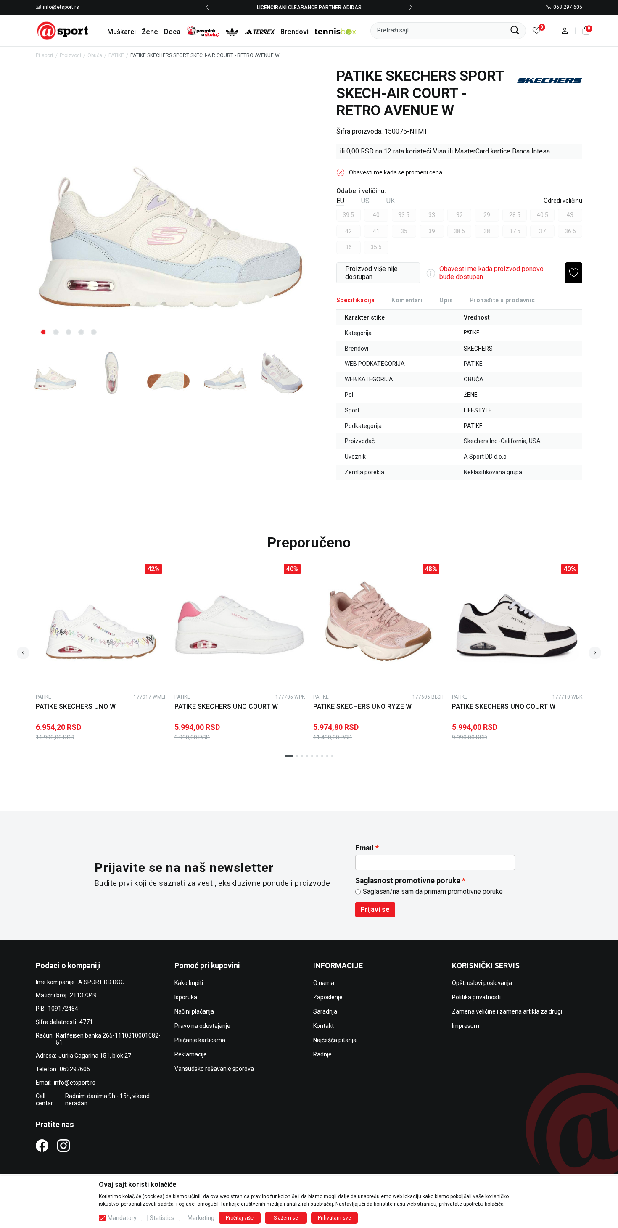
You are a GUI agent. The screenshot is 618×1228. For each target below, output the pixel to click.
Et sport (44, 55)
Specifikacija (355, 300)
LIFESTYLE (478, 410)
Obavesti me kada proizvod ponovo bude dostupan (491, 273)
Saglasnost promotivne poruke (407, 881)
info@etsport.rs (61, 8)
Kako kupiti (188, 983)
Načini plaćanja (194, 1011)
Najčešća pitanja (335, 1040)
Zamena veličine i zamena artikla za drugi (507, 1011)
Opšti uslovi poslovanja (482, 983)
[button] (565, 30)
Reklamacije (190, 1054)
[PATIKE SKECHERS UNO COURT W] (239, 625)
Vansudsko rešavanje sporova (214, 1068)
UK (390, 201)
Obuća (94, 55)
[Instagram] (63, 1145)
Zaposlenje (328, 997)
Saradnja (325, 1011)
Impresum (465, 1025)
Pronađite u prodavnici (503, 300)
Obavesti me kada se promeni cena (395, 172)
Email (364, 848)
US (365, 201)
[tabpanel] (170, 205)
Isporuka (185, 997)
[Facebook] (42, 1145)
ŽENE (471, 394)
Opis (446, 300)
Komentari (407, 300)
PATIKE (116, 55)
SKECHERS (478, 348)
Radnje (322, 1054)
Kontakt (323, 1025)
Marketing (201, 1218)
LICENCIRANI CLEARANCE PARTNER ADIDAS (309, 7)
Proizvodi (70, 55)
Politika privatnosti (476, 997)
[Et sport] (63, 30)
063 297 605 (567, 8)
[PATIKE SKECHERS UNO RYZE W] (378, 625)
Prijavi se (375, 910)
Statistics (162, 1218)
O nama (323, 983)
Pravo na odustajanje (202, 1025)
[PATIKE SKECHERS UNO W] (101, 625)
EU (340, 201)
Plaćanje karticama (199, 1040)
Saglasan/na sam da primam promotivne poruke (433, 891)
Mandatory (122, 1218)
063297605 (75, 1069)
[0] (537, 30)
